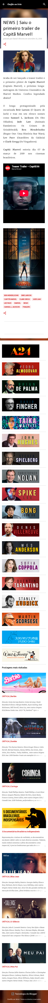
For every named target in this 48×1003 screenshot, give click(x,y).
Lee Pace (7, 303)
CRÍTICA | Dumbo (9, 741)
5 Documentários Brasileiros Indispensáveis (21, 832)
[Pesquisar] (44, 4)
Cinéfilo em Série (14, 4)
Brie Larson (26, 295)
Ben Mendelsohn (11, 295)
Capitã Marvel (10, 299)
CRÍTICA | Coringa (10, 786)
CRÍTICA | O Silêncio (10, 922)
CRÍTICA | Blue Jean (10, 877)
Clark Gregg (25, 299)
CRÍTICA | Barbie (9, 696)
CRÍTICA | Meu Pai (10, 967)
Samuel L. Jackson (12, 307)
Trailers (26, 307)
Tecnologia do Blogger (25, 994)
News (26, 303)
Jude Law (37, 299)
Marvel (17, 303)
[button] (4, 44)
